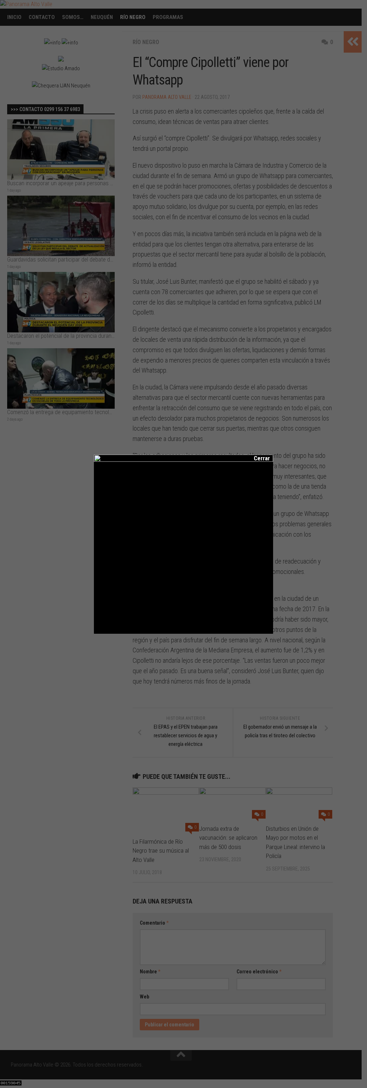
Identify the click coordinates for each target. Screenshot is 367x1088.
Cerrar (257, 458)
